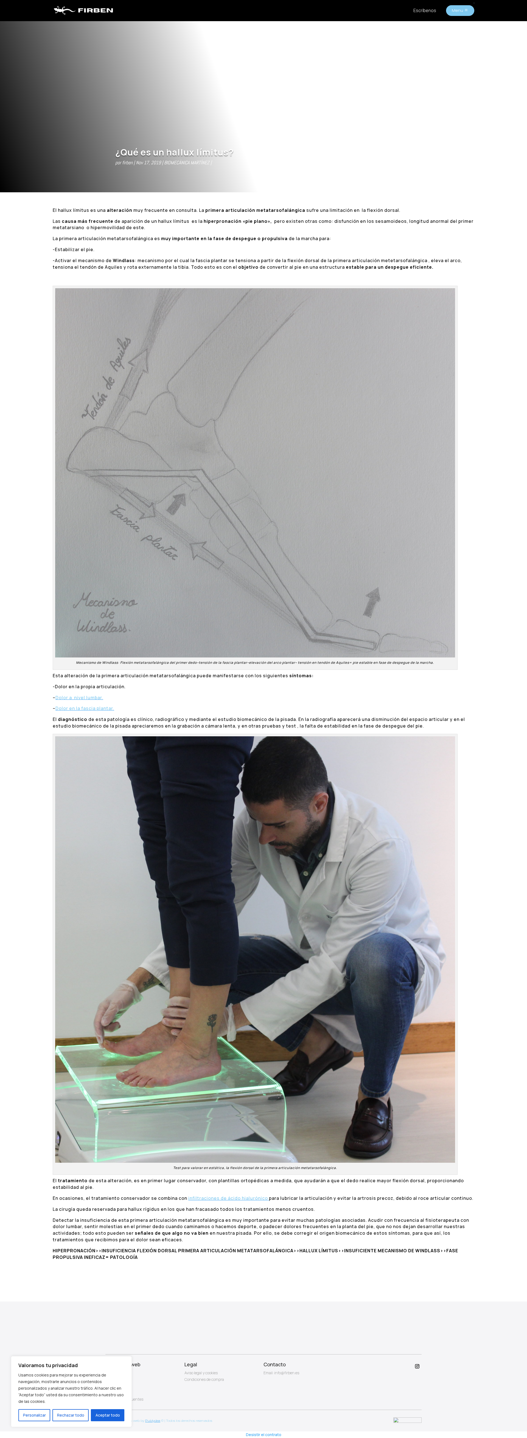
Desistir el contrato (263, 1434)
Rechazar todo (70, 1415)
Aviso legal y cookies (201, 1372)
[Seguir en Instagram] (417, 1366)
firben (127, 162)
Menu (457, 10)
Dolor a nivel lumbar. (79, 698)
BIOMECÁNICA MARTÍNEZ (186, 162)
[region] (71, 1391)
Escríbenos (424, 10)
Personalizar (34, 1415)
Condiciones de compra (204, 1379)
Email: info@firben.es (281, 1372)
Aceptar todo (108, 1415)
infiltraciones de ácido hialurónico (228, 1198)
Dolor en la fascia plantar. (84, 708)
